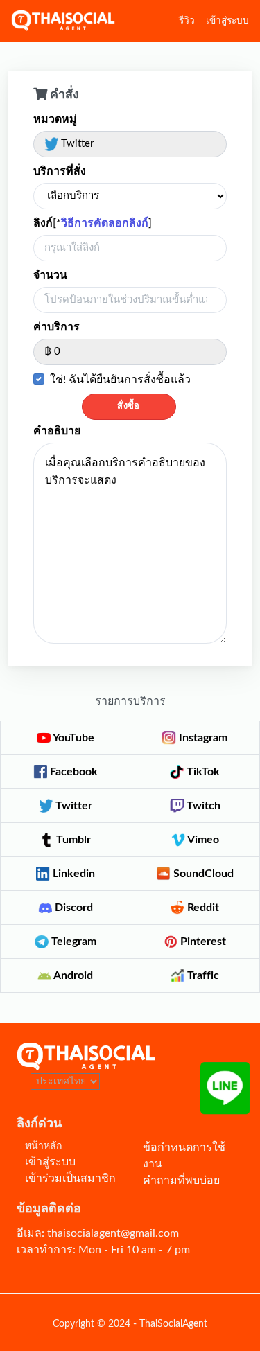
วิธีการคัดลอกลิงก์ (104, 223)
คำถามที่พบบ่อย (181, 1180)
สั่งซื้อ (128, 406)
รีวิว (187, 20)
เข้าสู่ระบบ (227, 20)
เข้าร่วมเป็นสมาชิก (70, 1178)
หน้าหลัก (43, 1146)
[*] (92, 223)
